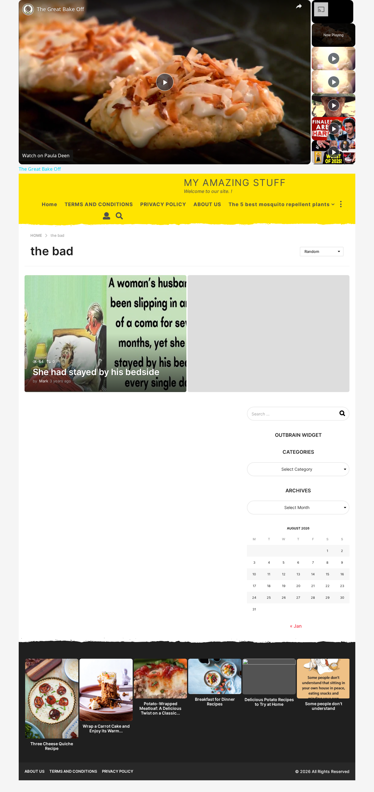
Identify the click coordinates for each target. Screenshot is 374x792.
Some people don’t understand (323, 706)
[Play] (334, 58)
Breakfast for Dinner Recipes (215, 701)
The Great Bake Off (60, 9)
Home (49, 204)
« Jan (296, 626)
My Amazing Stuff (235, 182)
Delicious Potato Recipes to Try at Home (269, 702)
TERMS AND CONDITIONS (99, 204)
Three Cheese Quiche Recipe (51, 746)
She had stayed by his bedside (96, 372)
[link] (28, 9)
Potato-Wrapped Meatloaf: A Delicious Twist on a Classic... (160, 708)
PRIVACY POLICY (163, 204)
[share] (299, 6)
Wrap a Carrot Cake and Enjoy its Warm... (106, 728)
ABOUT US (207, 204)
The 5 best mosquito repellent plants (279, 204)
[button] (341, 204)
